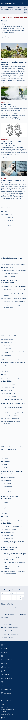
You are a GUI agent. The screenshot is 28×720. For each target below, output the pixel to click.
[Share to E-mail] (2, 37)
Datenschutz (4, 706)
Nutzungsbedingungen (6, 713)
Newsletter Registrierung (7, 714)
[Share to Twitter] (8, 37)
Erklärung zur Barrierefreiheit (7, 709)
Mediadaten (3, 711)
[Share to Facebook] (5, 37)
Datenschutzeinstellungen (7, 707)
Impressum (3, 704)
